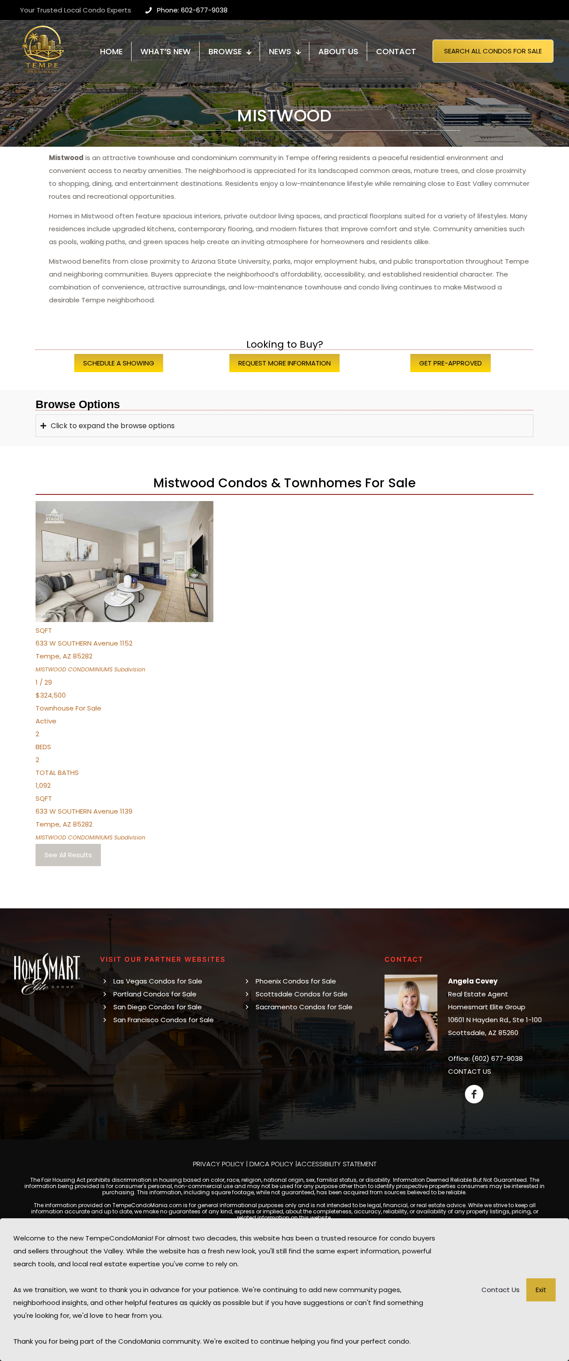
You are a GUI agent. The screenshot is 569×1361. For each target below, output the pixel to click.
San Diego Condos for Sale (157, 1007)
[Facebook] (474, 1094)
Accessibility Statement (337, 1163)
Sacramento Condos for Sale (304, 1007)
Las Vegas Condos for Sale (157, 981)
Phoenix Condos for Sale (296, 981)
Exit (541, 1289)
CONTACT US (469, 1071)
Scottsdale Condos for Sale (302, 994)
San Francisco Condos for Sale (163, 1019)
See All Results (68, 854)
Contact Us (500, 1289)
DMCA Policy (271, 1163)
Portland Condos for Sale (154, 994)
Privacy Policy (218, 1163)
